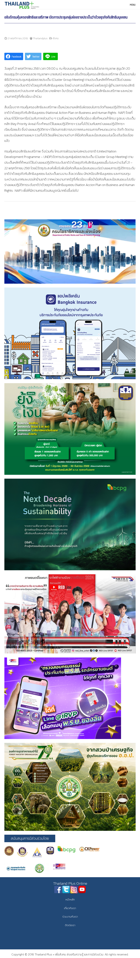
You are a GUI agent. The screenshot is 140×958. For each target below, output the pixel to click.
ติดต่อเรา (70, 925)
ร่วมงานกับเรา (70, 916)
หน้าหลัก (70, 899)
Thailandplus (40, 38)
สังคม (56, 38)
